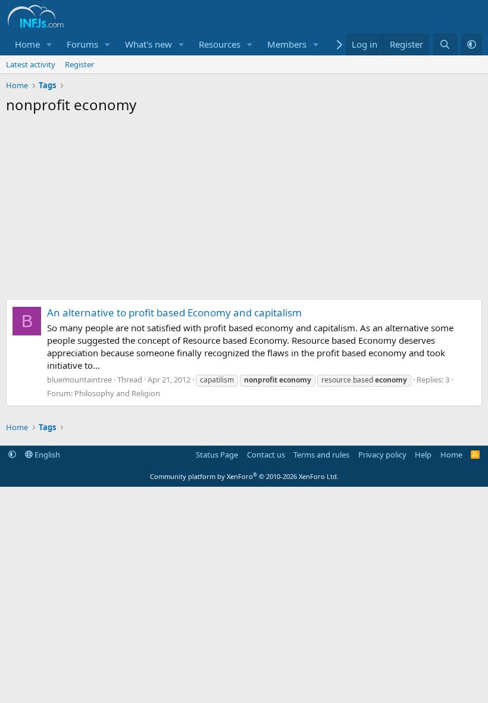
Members (286, 44)
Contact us (266, 454)
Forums (82, 44)
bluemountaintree (79, 379)
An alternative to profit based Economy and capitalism (174, 312)
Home (27, 44)
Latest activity (30, 64)
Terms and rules (321, 454)
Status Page (217, 454)
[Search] (444, 44)
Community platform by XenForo (244, 476)
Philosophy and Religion (117, 393)
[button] (49, 44)
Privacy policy (382, 454)
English (46, 454)
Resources (219, 44)
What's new (148, 44)
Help (423, 454)
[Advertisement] (244, 209)
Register (79, 64)
